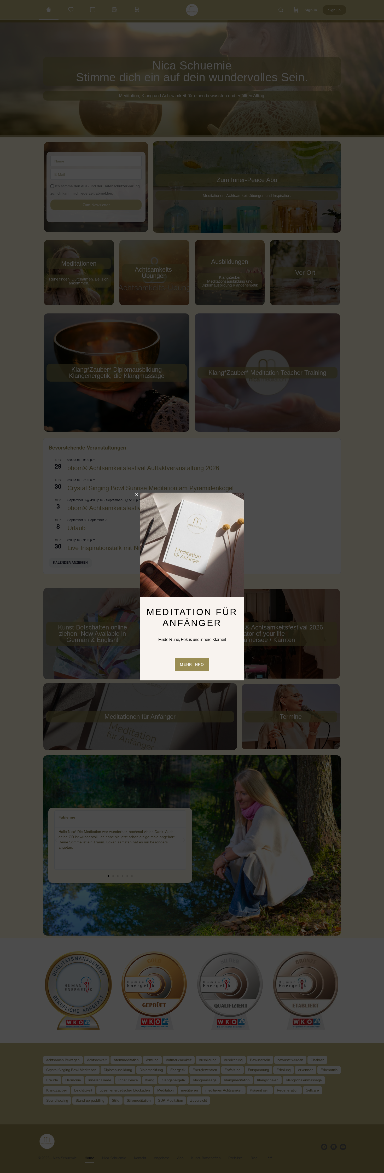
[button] (137, 495)
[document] (192, 586)
